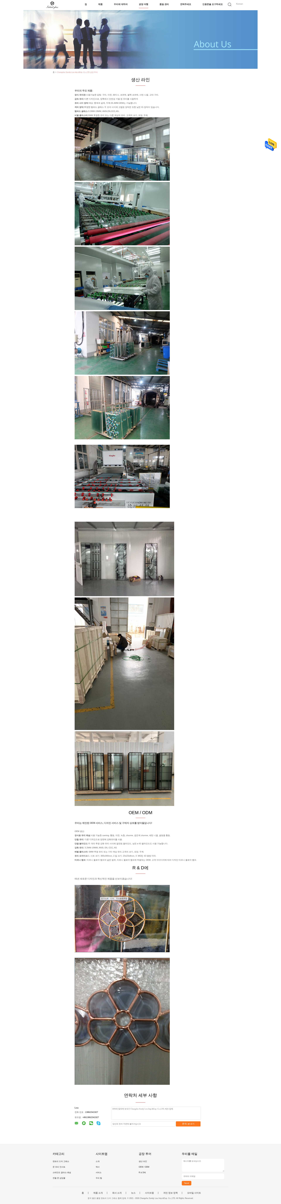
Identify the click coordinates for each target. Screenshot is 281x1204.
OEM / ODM (144, 1167)
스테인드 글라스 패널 (62, 1172)
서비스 (98, 1172)
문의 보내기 (188, 1124)
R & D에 (142, 1172)
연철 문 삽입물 (59, 1178)
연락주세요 (185, 4)
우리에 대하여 (121, 4)
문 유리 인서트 (59, 1167)
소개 (98, 1161)
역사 (98, 1167)
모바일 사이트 (194, 1193)
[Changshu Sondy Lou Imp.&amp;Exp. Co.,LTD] (52, 5)
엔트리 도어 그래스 (61, 1161)
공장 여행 (143, 4)
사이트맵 (149, 1193)
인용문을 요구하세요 (212, 4)
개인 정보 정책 (170, 1193)
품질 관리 (164, 4)
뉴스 (133, 1193)
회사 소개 (117, 1193)
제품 (100, 4)
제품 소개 (98, 1193)
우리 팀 (99, 1178)
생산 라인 (143, 1161)
